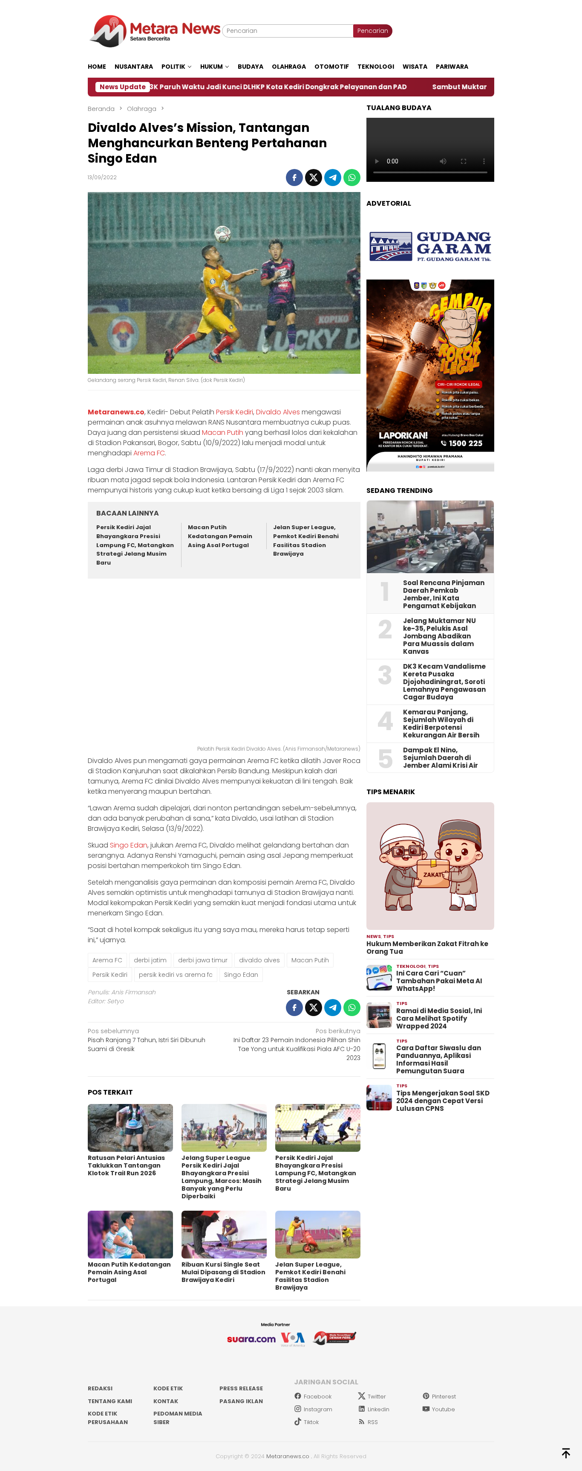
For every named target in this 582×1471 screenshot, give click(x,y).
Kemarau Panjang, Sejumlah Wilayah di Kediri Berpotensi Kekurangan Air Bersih (441, 723)
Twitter (377, 1396)
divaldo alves (259, 960)
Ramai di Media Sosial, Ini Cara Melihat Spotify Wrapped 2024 (439, 1018)
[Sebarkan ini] (294, 177)
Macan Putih (222, 432)
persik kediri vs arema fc (176, 974)
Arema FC (149, 453)
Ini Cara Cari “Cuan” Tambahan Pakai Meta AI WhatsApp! (439, 981)
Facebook (317, 1396)
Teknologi (411, 966)
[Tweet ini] (313, 177)
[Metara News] (155, 30)
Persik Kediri (234, 412)
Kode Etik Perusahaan (108, 1418)
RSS (373, 1422)
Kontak (165, 1401)
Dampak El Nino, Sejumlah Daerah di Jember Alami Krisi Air (440, 757)
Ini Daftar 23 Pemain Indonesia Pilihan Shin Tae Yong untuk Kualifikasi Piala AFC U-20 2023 (296, 1044)
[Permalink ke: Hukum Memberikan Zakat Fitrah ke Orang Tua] (430, 866)
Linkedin (378, 1409)
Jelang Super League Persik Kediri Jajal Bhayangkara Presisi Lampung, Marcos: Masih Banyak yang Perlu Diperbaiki (222, 1176)
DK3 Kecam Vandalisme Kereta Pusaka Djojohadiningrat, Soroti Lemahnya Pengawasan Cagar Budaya (444, 682)
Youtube (443, 1409)
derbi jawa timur (203, 960)
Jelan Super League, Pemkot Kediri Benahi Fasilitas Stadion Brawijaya (306, 540)
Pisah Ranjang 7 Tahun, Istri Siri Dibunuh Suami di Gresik (146, 1040)
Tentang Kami (110, 1401)
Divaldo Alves (278, 412)
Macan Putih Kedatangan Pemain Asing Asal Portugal (220, 536)
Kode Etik (168, 1388)
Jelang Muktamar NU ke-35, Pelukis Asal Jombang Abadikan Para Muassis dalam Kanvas (439, 636)
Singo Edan (128, 845)
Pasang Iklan (241, 1401)
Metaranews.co (116, 412)
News (373, 936)
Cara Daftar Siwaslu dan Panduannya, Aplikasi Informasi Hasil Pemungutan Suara (438, 1059)
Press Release (241, 1388)
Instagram (318, 1409)
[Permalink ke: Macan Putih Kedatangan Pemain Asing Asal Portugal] (130, 1234)
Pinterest (444, 1396)
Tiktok (311, 1422)
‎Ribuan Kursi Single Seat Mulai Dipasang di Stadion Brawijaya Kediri (223, 1272)
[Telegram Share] (332, 177)
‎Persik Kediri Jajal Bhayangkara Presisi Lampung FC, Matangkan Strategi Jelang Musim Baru (135, 545)
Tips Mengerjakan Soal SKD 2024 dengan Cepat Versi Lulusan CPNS (443, 1101)
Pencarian (372, 30)
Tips (388, 936)
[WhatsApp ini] (351, 177)
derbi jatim (150, 960)
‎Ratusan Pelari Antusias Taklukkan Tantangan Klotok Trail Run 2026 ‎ (126, 1165)
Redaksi (100, 1388)
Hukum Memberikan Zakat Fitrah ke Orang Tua (427, 947)
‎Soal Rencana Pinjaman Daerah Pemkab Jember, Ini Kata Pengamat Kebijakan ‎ (443, 594)
